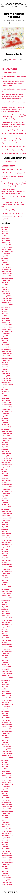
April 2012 (4, 609)
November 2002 (6, 858)
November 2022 (6, 327)
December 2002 (6, 855)
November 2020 (6, 380)
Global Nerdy (8, 165)
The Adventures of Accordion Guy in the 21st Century (14, 4)
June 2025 (4, 258)
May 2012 (4, 607)
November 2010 (6, 647)
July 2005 (4, 789)
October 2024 (6, 276)
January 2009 (6, 696)
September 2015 (6, 518)
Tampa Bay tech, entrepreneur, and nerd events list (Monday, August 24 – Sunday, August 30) (13, 184)
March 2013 (5, 584)
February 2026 (6, 240)
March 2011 (5, 638)
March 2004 (5, 824)
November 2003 (6, 831)
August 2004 (5, 813)
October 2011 (5, 622)
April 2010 (4, 662)
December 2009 (6, 671)
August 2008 (5, 707)
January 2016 (5, 509)
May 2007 (4, 740)
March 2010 (5, 664)
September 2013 (6, 571)
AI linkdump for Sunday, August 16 (13, 213)
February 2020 (6, 400)
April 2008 (4, 715)
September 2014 (6, 544)
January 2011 (5, 642)
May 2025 (4, 260)
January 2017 (5, 482)
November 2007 (6, 727)
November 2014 (6, 540)
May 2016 (4, 500)
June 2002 (5, 869)
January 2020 (6, 402)
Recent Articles (9, 69)
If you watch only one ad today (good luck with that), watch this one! (12, 204)
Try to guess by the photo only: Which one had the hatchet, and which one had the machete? (12, 96)
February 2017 (6, 480)
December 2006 (6, 751)
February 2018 (6, 453)
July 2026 (4, 229)
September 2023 (7, 305)
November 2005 (6, 780)
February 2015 (6, 533)
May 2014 (4, 553)
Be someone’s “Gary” (8, 72)
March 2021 (5, 371)
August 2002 (5, 864)
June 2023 (4, 311)
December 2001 (6, 882)
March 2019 (5, 425)
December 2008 (6, 698)
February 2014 (6, 560)
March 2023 (5, 318)
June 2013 (4, 578)
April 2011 (4, 636)
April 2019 (4, 422)
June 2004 (5, 818)
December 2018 (6, 431)
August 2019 (5, 413)
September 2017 (6, 465)
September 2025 (7, 251)
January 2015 (5, 536)
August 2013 (5, 573)
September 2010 (6, 651)
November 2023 (6, 300)
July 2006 (4, 762)
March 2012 (5, 611)
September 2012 (6, 598)
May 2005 (4, 793)
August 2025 (5, 254)
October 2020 (6, 382)
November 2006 (6, 753)
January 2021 (5, 376)
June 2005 (5, 791)
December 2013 (6, 564)
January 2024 (6, 296)
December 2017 (6, 458)
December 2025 (6, 245)
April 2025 (4, 262)
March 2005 (5, 798)
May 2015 (4, 527)
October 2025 (6, 249)
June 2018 (4, 445)
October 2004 (6, 809)
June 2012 (4, 604)
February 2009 (6, 693)
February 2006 (6, 773)
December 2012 (6, 591)
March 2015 (5, 531)
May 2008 (4, 713)
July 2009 (4, 682)
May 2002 (4, 871)
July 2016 (4, 496)
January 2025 (6, 269)
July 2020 (4, 389)
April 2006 (4, 769)
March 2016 (5, 505)
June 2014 (4, 551)
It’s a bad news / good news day (12, 150)
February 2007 (6, 747)
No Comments (15, 23)
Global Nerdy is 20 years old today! (13, 210)
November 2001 (6, 884)
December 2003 (6, 829)
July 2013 (4, 576)
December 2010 (6, 644)
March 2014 (5, 558)
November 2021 (6, 354)
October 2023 (6, 302)
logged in (13, 59)
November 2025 (6, 247)
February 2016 (6, 507)
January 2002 (6, 880)
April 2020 (4, 396)
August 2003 (5, 838)
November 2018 (6, 433)
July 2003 (4, 840)
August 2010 (5, 653)
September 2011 (6, 624)
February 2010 (6, 667)
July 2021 (4, 362)
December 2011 (6, 618)
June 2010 (4, 658)
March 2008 (5, 718)
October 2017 (5, 462)
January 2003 (6, 853)
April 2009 (4, 689)
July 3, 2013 (21, 20)
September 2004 (7, 811)
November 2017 (6, 460)
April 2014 (4, 556)
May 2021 (4, 367)
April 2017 (4, 476)
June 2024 (5, 285)
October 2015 (5, 516)
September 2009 (7, 678)
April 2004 (4, 822)
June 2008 (5, 711)
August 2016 (5, 493)
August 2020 (5, 387)
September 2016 (6, 491)
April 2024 (4, 289)
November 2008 (7, 700)
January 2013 (5, 589)
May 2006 (4, 767)
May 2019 (4, 420)
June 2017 (4, 471)
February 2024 (6, 294)
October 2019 (5, 409)
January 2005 (6, 802)
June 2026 (4, 231)
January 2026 (6, 242)
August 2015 (5, 520)
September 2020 (7, 385)
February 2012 (6, 613)
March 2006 (5, 771)
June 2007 (5, 738)
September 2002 (7, 862)
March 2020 (5, 398)
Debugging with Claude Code (11, 169)
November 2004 (7, 807)
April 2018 (4, 449)
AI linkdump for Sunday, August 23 (13, 173)
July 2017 (4, 469)
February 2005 (6, 800)
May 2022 (4, 340)
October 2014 (6, 542)
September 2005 (7, 784)
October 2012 (5, 596)
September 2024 (7, 278)
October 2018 (6, 436)
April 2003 (4, 847)
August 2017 (5, 467)
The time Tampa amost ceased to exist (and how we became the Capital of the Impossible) (12, 109)
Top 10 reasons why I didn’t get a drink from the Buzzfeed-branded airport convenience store (12, 141)
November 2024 (6, 274)
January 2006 (6, 775)
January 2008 (6, 722)
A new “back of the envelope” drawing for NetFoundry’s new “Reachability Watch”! (13, 191)
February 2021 (6, 373)
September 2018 (6, 438)
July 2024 (4, 282)
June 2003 (5, 842)
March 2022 (5, 345)
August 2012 (5, 600)
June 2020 (5, 391)
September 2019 (6, 411)
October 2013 (5, 569)
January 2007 (6, 749)
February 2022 (6, 347)
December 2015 (6, 511)
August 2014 (5, 547)
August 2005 (5, 787)
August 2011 (5, 627)
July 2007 (4, 735)
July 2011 (4, 629)
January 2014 (5, 562)
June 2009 (5, 684)
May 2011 (4, 633)
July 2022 (4, 336)
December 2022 (6, 325)
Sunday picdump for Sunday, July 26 (13, 146)
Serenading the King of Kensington (13, 130)
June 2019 (4, 418)
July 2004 (4, 815)
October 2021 (5, 356)
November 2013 (6, 567)
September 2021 (6, 358)
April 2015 (4, 529)
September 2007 (7, 731)
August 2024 (5, 280)
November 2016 (6, 487)
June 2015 (4, 525)
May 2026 (4, 234)
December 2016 (6, 485)
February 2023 (6, 320)
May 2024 (4, 287)
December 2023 (6, 298)
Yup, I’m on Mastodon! (8, 161)
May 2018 (4, 447)
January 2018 (5, 456)
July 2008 (4, 709)
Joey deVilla (11, 20)
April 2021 (4, 369)
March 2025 (5, 265)
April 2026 (4, 236)
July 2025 (4, 256)
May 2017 (4, 473)
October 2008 (6, 702)
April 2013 (4, 582)
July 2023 (4, 309)
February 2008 (6, 720)
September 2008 (7, 704)
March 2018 (5, 451)
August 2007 (5, 733)
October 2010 (6, 649)
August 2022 (5, 334)
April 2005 (4, 795)
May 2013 (4, 580)
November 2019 (6, 407)
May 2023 (4, 314)
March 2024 (5, 291)
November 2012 (6, 593)
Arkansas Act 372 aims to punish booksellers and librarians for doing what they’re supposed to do (13, 124)
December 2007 (6, 724)
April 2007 (4, 742)
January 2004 (6, 827)
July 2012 (4, 602)
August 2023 (5, 307)
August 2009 (5, 680)
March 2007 (5, 744)
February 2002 (6, 878)
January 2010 (5, 669)
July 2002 (4, 867)
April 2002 (4, 873)
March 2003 (5, 849)
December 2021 (6, 351)
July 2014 (4, 549)
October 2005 (6, 782)
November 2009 (6, 673)
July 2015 (4, 522)
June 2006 (5, 764)
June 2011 (4, 631)
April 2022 (4, 342)
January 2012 (5, 616)
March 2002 (5, 875)
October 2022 (6, 329)
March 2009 (5, 691)
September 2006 (7, 758)
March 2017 (5, 478)
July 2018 (4, 442)
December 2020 (6, 378)
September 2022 (7, 331)
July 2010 (4, 656)
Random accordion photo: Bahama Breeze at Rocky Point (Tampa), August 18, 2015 (13, 83)
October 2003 (6, 833)
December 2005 (6, 778)
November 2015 (6, 513)
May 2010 (4, 660)
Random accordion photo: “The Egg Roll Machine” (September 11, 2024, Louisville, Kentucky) (13, 117)
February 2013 (6, 587)
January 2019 (5, 429)
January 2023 (6, 322)
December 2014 (6, 538)
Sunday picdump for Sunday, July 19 (13, 153)
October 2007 (6, 729)
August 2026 (5, 227)
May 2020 (4, 393)
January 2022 (6, 349)
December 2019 (6, 405)
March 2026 (5, 238)
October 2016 (5, 489)
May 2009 (4, 687)
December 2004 (6, 804)
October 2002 (6, 860)
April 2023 (4, 316)
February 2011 (6, 640)
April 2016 (4, 502)
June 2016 (4, 498)
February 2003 (6, 851)
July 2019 (4, 416)
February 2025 (6, 267)
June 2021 (4, 365)
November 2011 (6, 620)
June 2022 (4, 338)
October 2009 (6, 676)
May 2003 (4, 844)
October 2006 (6, 755)
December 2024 (6, 271)
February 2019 (6, 427)
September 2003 (7, 835)
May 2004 (4, 820)
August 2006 (5, 760)
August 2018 (5, 440)
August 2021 (5, 360)
